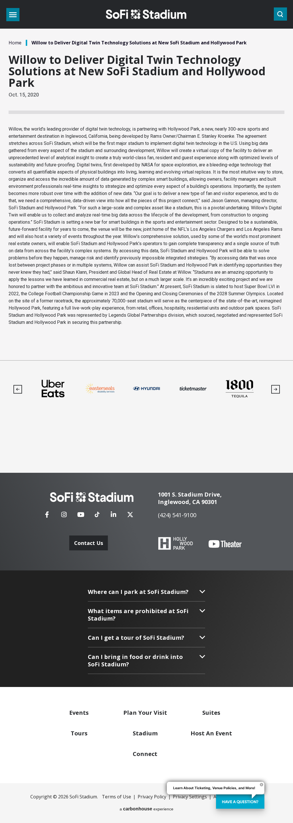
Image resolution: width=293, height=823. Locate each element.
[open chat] (240, 801)
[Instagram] (64, 516)
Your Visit (145, 712)
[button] (17, 389)
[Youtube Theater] (225, 544)
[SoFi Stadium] (146, 14)
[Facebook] (47, 516)
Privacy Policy (152, 797)
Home (15, 43)
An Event (211, 733)
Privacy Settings (190, 797)
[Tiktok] (97, 512)
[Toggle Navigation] (12, 14)
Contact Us (88, 543)
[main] (146, 180)
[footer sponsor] (53, 388)
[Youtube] (81, 516)
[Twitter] (130, 516)
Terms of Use (116, 797)
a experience (146, 808)
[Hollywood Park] (175, 544)
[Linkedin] (113, 516)
